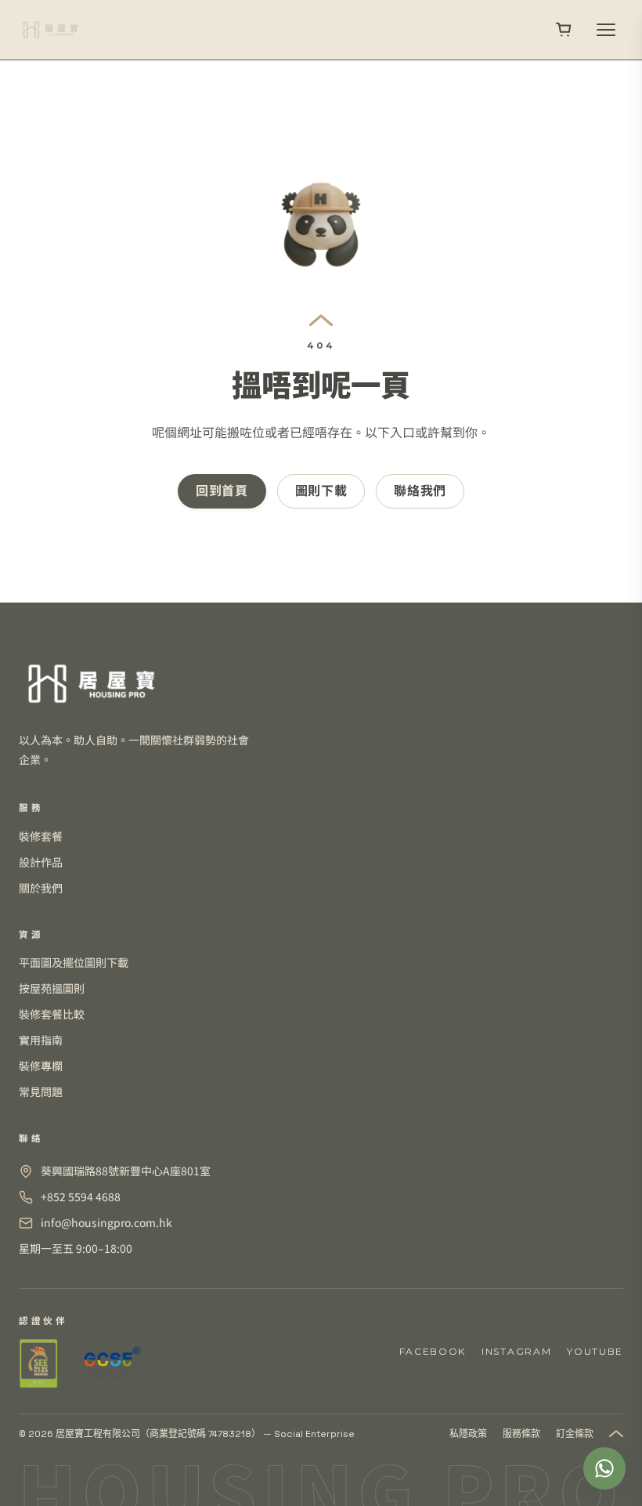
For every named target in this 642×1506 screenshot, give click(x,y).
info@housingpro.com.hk (106, 1222)
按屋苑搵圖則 (52, 988)
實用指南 (41, 1040)
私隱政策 (468, 1434)
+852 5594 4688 (81, 1196)
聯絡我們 (420, 490)
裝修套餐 (41, 836)
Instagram (516, 1351)
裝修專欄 (41, 1065)
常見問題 (41, 1091)
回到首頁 (222, 490)
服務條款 (521, 1434)
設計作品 (41, 862)
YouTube (595, 1351)
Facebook (432, 1351)
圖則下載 (321, 490)
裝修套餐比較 (52, 1014)
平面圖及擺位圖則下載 (73, 962)
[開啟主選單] (606, 30)
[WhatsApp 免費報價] (604, 1468)
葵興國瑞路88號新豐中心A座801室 (126, 1170)
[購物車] (563, 30)
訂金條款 (574, 1434)
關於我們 (41, 888)
